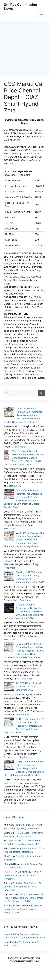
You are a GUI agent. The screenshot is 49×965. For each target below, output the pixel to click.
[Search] (41, 393)
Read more (19, 446)
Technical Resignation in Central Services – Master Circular (23, 909)
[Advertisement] (24, 46)
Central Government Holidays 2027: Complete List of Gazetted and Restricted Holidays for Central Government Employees (23, 415)
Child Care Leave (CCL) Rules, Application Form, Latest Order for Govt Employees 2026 (24, 897)
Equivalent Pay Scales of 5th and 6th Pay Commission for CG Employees (23, 886)
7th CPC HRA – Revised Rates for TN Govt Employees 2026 (28, 686)
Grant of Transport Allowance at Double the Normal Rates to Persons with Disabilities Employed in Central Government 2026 (23, 611)
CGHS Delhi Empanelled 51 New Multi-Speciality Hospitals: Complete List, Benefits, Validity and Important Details (24, 726)
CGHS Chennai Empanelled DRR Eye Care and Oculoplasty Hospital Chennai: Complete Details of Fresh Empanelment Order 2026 (24, 768)
